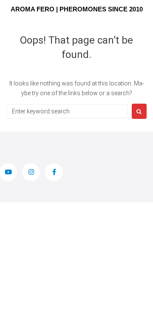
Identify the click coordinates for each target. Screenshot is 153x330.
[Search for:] (67, 111)
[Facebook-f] (54, 172)
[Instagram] (31, 172)
